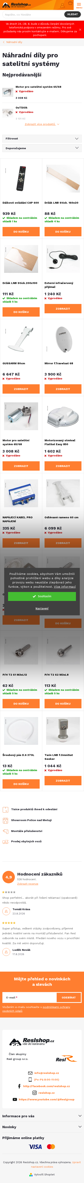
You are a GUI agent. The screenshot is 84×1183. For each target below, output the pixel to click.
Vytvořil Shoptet (44, 1174)
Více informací (65, 586)
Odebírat (69, 997)
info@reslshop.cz (46, 1072)
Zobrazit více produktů (40, 124)
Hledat (72, 14)
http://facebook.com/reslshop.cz (46, 1086)
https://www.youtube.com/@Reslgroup (46, 1099)
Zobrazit (63, 308)
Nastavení (42, 609)
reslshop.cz (46, 1092)
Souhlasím (44, 596)
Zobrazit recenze (27, 883)
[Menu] (79, 5)
